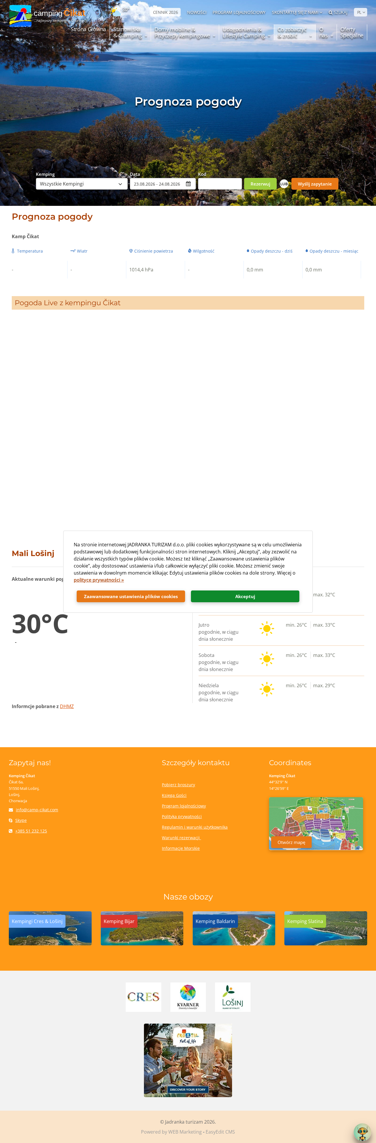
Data (135, 173)
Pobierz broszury (178, 784)
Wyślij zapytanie (315, 184)
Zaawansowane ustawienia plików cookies (131, 596)
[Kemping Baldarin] (234, 943)
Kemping (45, 173)
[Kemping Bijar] (142, 943)
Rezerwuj (260, 184)
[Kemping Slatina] (325, 943)
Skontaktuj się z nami (295, 12)
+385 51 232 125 (31, 831)
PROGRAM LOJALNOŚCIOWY (239, 12)
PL (359, 12)
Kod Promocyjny (210, 173)
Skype (21, 820)
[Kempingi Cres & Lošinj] (50, 943)
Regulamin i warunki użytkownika (195, 827)
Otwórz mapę (291, 842)
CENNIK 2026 (165, 12)
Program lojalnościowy (184, 806)
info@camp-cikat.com (37, 809)
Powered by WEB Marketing (171, 1132)
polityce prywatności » (99, 580)
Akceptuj (245, 596)
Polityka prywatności (182, 816)
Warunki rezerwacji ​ (181, 837)
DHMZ (67, 706)
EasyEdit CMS (220, 1132)
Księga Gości (174, 795)
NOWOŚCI (196, 12)
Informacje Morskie (181, 848)
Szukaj (340, 12)
